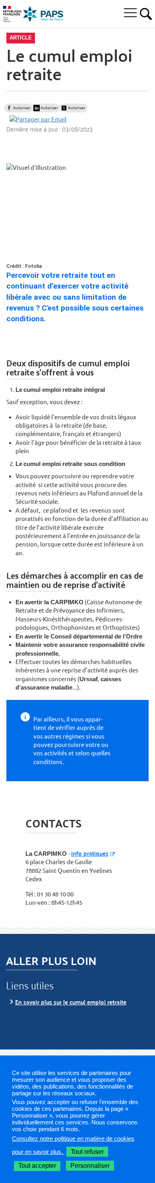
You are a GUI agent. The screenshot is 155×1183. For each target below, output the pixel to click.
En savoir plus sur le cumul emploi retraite (70, 1001)
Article (21, 38)
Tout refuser (87, 1151)
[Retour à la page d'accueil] (43, 14)
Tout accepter (37, 1165)
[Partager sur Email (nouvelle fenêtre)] (38, 119)
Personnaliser (90, 1165)
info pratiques (89, 853)
